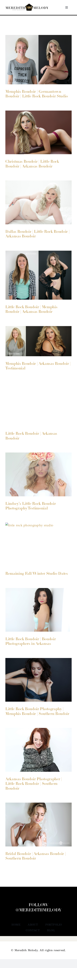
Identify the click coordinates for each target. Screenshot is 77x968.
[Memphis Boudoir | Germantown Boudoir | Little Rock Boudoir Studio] (38, 59)
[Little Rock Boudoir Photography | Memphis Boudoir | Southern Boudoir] (38, 680)
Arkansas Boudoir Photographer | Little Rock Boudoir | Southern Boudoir (33, 784)
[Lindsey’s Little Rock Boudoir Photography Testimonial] (38, 474)
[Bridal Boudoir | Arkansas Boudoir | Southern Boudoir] (38, 824)
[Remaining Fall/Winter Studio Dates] (38, 544)
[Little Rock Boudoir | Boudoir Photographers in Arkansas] (38, 610)
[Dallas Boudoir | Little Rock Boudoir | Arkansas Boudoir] (38, 202)
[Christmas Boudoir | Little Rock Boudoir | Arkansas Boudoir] (38, 132)
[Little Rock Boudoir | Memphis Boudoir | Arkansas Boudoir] (38, 275)
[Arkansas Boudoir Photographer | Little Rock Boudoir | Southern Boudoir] (38, 750)
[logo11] (27, 5)
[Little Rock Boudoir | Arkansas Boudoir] (38, 404)
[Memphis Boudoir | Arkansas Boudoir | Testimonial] (38, 341)
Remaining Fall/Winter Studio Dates (36, 574)
